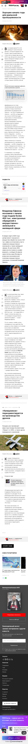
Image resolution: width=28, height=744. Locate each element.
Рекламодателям (6, 707)
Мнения (4, 672)
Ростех (10, 407)
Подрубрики (5, 665)
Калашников (15, 407)
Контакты (4, 698)
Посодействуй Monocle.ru (8, 709)
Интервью (4, 669)
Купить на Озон (15, 738)
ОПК (3, 407)
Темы (3, 667)
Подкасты (6, 179)
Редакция (4, 694)
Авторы (4, 696)
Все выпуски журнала (7, 678)
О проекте (5, 692)
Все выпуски (5, 194)
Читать (10, 199)
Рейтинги (4, 683)
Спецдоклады (5, 685)
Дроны (6, 407)
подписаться (18, 199)
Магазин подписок (11, 703)
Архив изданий (6, 681)
